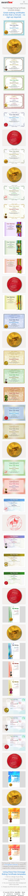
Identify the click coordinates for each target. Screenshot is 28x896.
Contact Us (10, 894)
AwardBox (17, 892)
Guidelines (17, 894)
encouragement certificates (11, 864)
